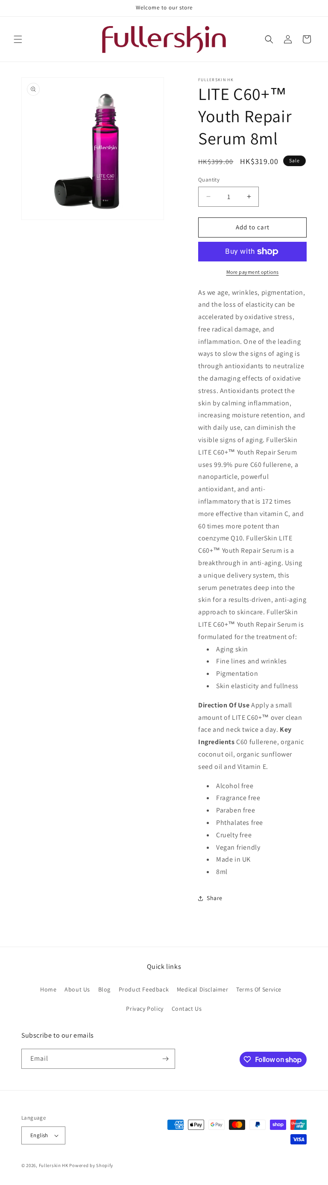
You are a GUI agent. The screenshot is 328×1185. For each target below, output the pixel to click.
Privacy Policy (144, 1008)
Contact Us (187, 1008)
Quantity (209, 179)
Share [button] (215, 898)
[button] (18, 39)
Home (48, 989)
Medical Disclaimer (202, 989)
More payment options (252, 272)
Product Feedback (144, 989)
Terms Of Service (258, 989)
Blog (104, 989)
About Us (77, 989)
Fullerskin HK (53, 1165)
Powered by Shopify (91, 1165)
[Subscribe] (165, 1059)
